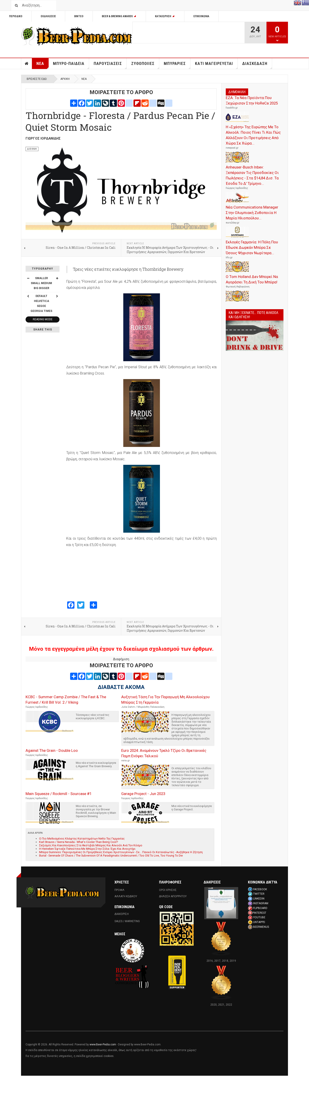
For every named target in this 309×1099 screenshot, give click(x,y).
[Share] (73, 103)
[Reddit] (145, 103)
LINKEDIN (258, 898)
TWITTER (258, 893)
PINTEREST (259, 912)
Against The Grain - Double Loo (52, 750)
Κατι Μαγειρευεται (214, 63)
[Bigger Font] (57, 278)
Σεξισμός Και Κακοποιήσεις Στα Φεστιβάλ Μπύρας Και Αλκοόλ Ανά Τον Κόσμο (90, 845)
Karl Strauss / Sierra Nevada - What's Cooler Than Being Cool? (78, 842)
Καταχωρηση (163, 16)
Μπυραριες (175, 63)
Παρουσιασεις (108, 63)
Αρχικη (26, 63)
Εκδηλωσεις (48, 16)
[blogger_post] (129, 103)
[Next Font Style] (57, 296)
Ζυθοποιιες (142, 63)
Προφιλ (119, 890)
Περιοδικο (15, 16)
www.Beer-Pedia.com (103, 1044)
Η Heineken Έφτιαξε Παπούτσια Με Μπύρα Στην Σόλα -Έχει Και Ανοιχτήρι (87, 848)
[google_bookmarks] (168, 103)
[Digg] (160, 103)
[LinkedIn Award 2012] (221, 902)
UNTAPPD (259, 922)
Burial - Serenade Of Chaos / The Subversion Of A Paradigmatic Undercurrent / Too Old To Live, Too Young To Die (111, 855)
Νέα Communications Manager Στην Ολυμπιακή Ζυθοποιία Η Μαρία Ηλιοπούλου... (252, 212)
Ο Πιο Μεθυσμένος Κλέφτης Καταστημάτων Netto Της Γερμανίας (82, 838)
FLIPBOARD (260, 908)
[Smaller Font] (28, 278)
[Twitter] (89, 103)
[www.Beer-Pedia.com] (76, 36)
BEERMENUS (261, 926)
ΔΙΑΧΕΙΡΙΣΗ (121, 914)
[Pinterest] (121, 103)
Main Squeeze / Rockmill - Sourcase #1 (59, 793)
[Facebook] (81, 103)
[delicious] (153, 103)
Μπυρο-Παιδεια (68, 63)
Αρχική (65, 79)
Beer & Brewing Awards (117, 16)
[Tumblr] (113, 103)
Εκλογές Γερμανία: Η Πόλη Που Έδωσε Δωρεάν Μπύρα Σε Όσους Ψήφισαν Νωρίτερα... (252, 247)
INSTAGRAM (260, 903)
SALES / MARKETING (127, 921)
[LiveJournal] (105, 103)
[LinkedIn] (97, 103)
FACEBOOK (260, 889)
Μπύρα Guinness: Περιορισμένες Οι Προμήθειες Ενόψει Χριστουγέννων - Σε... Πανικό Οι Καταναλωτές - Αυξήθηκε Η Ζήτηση (121, 852)
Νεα (40, 63)
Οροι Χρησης (168, 890)
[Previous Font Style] (28, 296)
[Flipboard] (137, 103)
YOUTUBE (259, 917)
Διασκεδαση (254, 63)
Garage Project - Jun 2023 (143, 793)
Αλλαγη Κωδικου (125, 896)
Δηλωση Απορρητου (173, 896)
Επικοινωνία (201, 16)
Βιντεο (78, 16)
